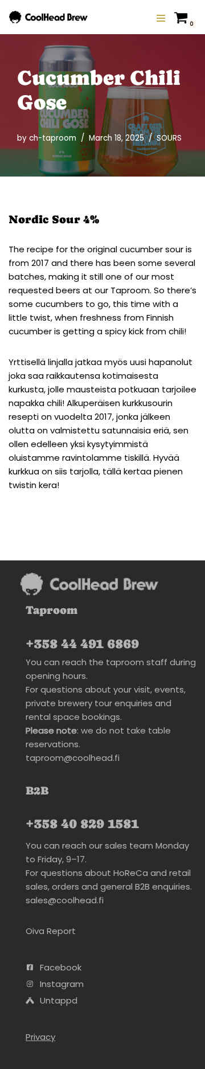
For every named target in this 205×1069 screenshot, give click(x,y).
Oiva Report (51, 931)
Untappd (58, 1000)
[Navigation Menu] (161, 17)
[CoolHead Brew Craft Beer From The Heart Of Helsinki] (48, 17)
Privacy (40, 1037)
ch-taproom (52, 138)
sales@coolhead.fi (65, 900)
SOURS (169, 138)
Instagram (62, 984)
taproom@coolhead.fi (73, 758)
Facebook (60, 967)
